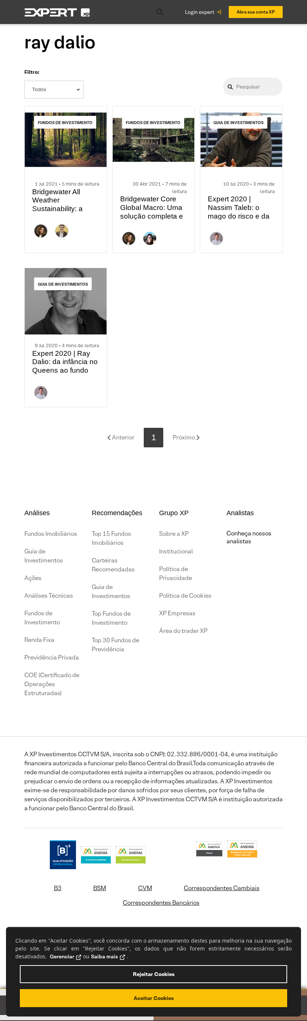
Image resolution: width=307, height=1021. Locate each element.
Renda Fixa (39, 640)
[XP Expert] (57, 12)
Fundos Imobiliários (50, 534)
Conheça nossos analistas (249, 537)
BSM (99, 888)
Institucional (176, 551)
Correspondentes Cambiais (221, 888)
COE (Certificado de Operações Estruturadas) (51, 684)
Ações (33, 578)
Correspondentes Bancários (161, 903)
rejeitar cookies (153, 974)
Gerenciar (62, 956)
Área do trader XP (183, 631)
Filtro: (31, 72)
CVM (145, 888)
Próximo (184, 437)
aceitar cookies (154, 998)
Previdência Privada (51, 657)
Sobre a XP (174, 534)
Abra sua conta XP (256, 12)
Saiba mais (104, 956)
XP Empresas (177, 613)
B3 (57, 888)
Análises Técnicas (48, 596)
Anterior (122, 437)
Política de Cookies (185, 596)
